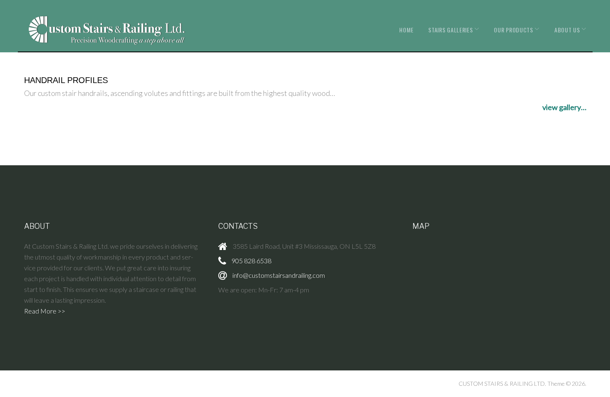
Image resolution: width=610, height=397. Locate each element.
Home (406, 29)
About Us (567, 29)
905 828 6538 (251, 261)
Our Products (513, 29)
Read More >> (44, 311)
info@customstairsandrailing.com (278, 275)
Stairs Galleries (450, 29)
